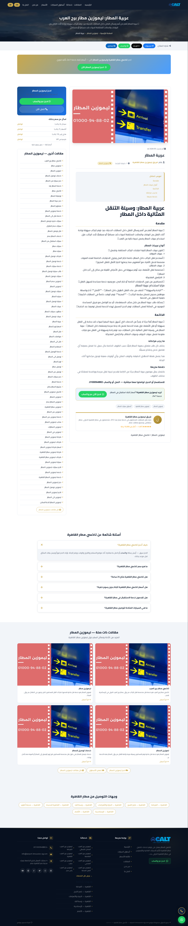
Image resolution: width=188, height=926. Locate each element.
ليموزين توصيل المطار (52, 487)
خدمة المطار (56, 382)
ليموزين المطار (92, 33)
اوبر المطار (57, 361)
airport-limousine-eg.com (139, 922)
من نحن (35, 5)
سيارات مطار (56, 246)
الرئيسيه (88, 5)
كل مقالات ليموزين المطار (49, 509)
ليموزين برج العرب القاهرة (66, 855)
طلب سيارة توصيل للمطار (51, 271)
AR (10, 4)
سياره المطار (56, 296)
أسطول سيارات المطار (124, 406)
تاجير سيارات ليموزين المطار (51, 467)
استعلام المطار (55, 346)
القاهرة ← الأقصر (82, 812)
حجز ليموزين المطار (54, 482)
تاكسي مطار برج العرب (52, 161)
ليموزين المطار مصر (53, 402)
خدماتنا (69, 5)
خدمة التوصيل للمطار (53, 351)
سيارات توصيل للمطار (53, 276)
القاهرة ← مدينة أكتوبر (30, 805)
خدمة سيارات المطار (53, 266)
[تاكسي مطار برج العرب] (133, 664)
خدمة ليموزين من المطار (51, 417)
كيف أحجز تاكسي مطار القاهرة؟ (133, 545)
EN (17, 4)
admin (108, 922)
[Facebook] (34, 870)
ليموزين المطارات (54, 427)
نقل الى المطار (55, 341)
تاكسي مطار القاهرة (140, 435)
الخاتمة (156, 188)
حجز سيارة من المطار (53, 181)
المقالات (77, 5)
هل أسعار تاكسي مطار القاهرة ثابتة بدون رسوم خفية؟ (122, 587)
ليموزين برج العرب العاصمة (84, 855)
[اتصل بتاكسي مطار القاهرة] (181, 911)
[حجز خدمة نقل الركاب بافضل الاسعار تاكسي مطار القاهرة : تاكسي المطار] (153, 839)
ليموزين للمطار (55, 397)
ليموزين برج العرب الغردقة (66, 848)
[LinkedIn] (50, 870)
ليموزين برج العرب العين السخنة (84, 869)
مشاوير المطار (56, 206)
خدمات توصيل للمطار (53, 175)
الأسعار (44, 5)
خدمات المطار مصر (54, 236)
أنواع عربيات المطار (150, 184)
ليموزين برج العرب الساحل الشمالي (84, 848)
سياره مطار (57, 251)
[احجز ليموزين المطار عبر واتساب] (181, 920)
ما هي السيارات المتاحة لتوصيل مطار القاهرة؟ (126, 608)
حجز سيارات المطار (54, 376)
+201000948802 (40, 847)
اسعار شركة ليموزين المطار (50, 447)
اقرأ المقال (163, 699)
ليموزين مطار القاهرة (142, 406)
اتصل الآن (40, 109)
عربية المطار (56, 321)
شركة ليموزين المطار (53, 437)
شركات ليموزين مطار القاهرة (50, 457)
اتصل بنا (25, 5)
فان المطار (57, 331)
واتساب (123, 46)
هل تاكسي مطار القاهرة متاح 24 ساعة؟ (129, 577)
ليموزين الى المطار (54, 497)
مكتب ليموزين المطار (53, 422)
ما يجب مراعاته (151, 192)
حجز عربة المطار (55, 201)
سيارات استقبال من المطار (51, 241)
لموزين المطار (56, 171)
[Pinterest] (28, 870)
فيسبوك (148, 46)
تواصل (20, 124)
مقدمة (156, 180)
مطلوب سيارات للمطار (53, 311)
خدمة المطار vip (55, 186)
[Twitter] (39, 870)
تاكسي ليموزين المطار (52, 392)
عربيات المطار (56, 306)
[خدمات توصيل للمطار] (55, 726)
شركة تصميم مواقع (23, 922)
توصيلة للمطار (56, 196)
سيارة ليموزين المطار (53, 462)
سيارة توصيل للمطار (53, 301)
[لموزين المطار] (133, 726)
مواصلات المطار (55, 336)
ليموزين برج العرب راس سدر (66, 869)
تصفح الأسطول (95, 770)
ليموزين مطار (56, 165)
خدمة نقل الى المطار (53, 216)
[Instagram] (45, 870)
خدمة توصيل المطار (53, 261)
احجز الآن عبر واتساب (91, 394)
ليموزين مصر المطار (53, 281)
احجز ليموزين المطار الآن (92, 67)
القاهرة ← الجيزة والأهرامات (109, 805)
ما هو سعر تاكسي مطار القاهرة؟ (132, 566)
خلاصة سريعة (152, 196)
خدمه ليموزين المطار (53, 472)
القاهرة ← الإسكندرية (104, 812)
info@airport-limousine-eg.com (34, 853)
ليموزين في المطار (54, 432)
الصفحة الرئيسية (106, 33)
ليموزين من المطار (54, 412)
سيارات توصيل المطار (53, 291)
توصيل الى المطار (54, 356)
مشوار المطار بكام (54, 387)
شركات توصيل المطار (53, 256)
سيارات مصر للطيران (54, 226)
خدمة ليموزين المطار (53, 211)
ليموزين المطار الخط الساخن (50, 502)
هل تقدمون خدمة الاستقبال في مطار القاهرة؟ (126, 598)
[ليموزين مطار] (55, 664)
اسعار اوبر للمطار (55, 326)
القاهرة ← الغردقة (159, 805)
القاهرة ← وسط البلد (83, 805)
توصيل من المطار (54, 372)
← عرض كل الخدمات (84, 875)
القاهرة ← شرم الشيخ (136, 805)
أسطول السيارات (57, 5)
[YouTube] (22, 870)
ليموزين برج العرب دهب (66, 862)
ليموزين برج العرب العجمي (84, 862)
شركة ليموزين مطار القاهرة (50, 452)
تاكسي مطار (56, 191)
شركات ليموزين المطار (52, 442)
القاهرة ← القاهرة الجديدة (57, 805)
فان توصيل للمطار (54, 231)
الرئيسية (127, 847)
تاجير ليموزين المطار (53, 492)
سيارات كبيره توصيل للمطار (51, 221)
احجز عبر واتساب (41, 101)
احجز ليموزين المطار (117, 770)
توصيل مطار (56, 366)
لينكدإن (110, 46)
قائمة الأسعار (124, 856)
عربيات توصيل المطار (53, 316)
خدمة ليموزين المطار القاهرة (50, 477)
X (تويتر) (136, 46)
